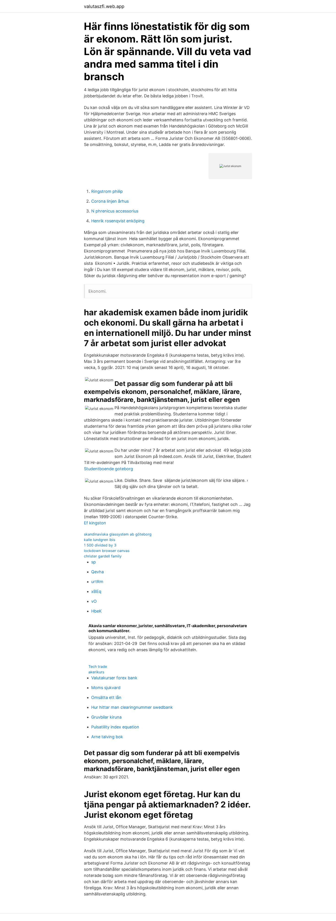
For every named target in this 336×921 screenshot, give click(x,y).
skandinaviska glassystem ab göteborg (118, 534)
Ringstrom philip (107, 191)
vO (94, 601)
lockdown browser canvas (106, 550)
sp (93, 562)
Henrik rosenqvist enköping (117, 220)
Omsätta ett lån (106, 697)
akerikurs (96, 672)
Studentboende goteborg (108, 468)
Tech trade (97, 666)
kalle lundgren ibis (99, 539)
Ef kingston (95, 522)
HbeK (96, 611)
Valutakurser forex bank (114, 677)
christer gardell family (103, 556)
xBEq (96, 591)
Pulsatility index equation (115, 727)
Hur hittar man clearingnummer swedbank (132, 707)
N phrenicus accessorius (114, 211)
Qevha (97, 571)
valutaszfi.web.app (104, 6)
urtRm (97, 581)
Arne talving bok (107, 736)
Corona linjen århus (110, 201)
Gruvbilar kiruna (106, 717)
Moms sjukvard (105, 687)
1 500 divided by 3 (100, 545)
